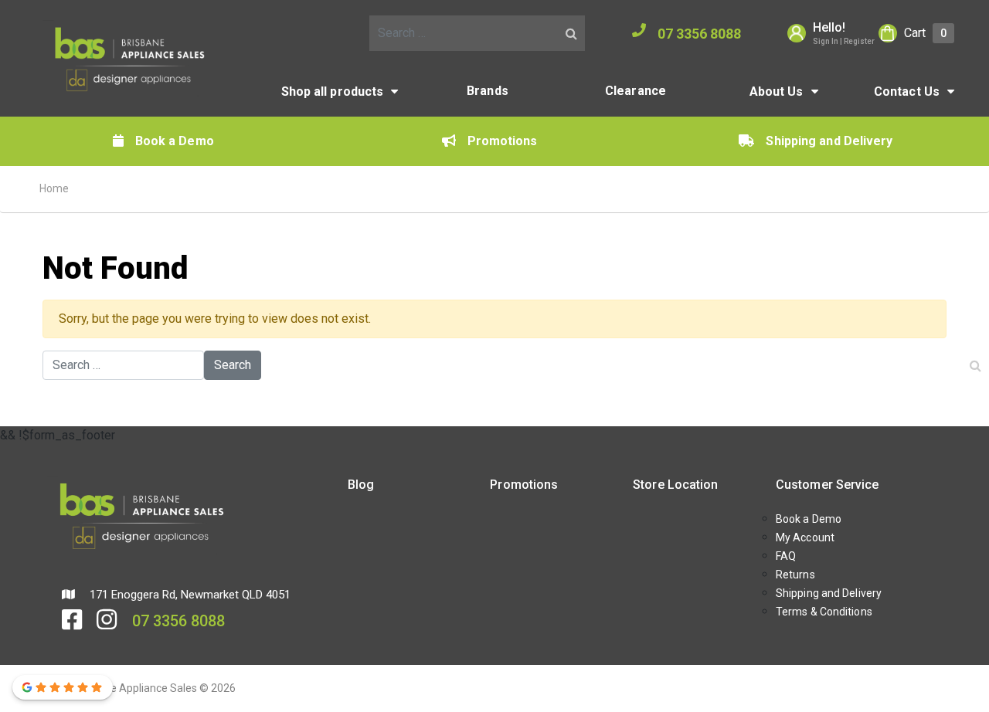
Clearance (635, 90)
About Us (776, 91)
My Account (805, 537)
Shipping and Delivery (829, 141)
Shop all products (332, 91)
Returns (795, 574)
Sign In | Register (844, 41)
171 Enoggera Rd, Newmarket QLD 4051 (189, 595)
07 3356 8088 (699, 33)
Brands (487, 90)
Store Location (675, 484)
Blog (361, 484)
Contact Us (907, 91)
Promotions (502, 141)
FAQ (786, 556)
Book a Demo (174, 141)
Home (54, 188)
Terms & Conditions (824, 611)
